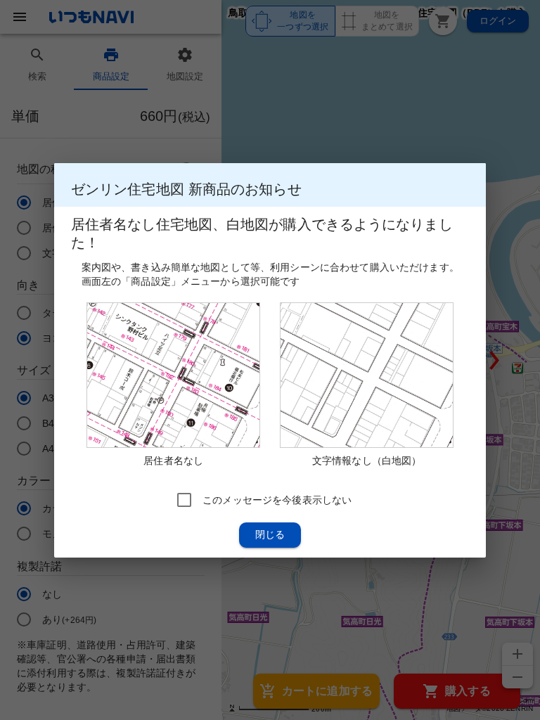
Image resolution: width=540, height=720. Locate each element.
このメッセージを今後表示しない (277, 499)
